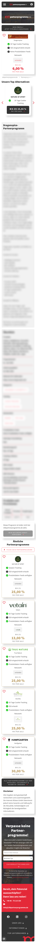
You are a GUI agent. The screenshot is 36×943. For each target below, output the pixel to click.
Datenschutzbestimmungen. (20, 877)
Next (33, 102)
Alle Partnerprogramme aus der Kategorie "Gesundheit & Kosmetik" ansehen (18, 782)
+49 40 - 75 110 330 (14, 901)
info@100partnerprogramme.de (15, 907)
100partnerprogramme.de (10, 77)
